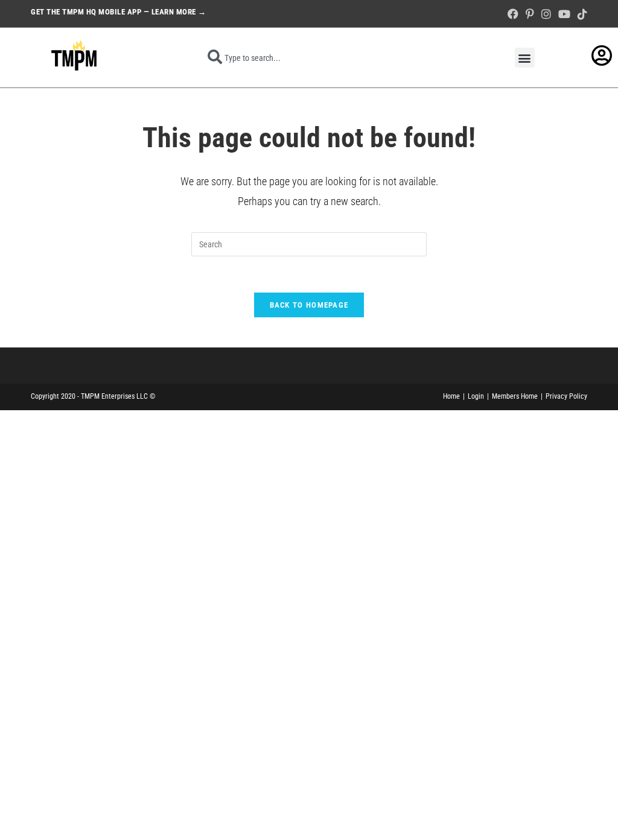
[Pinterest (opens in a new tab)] (530, 14)
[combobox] (328, 58)
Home (451, 396)
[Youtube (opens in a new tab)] (564, 14)
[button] (525, 58)
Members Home (515, 396)
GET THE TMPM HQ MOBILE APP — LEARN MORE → (118, 11)
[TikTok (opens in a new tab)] (580, 14)
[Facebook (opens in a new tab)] (513, 14)
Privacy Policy (566, 396)
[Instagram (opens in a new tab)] (546, 14)
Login (476, 396)
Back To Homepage (309, 304)
